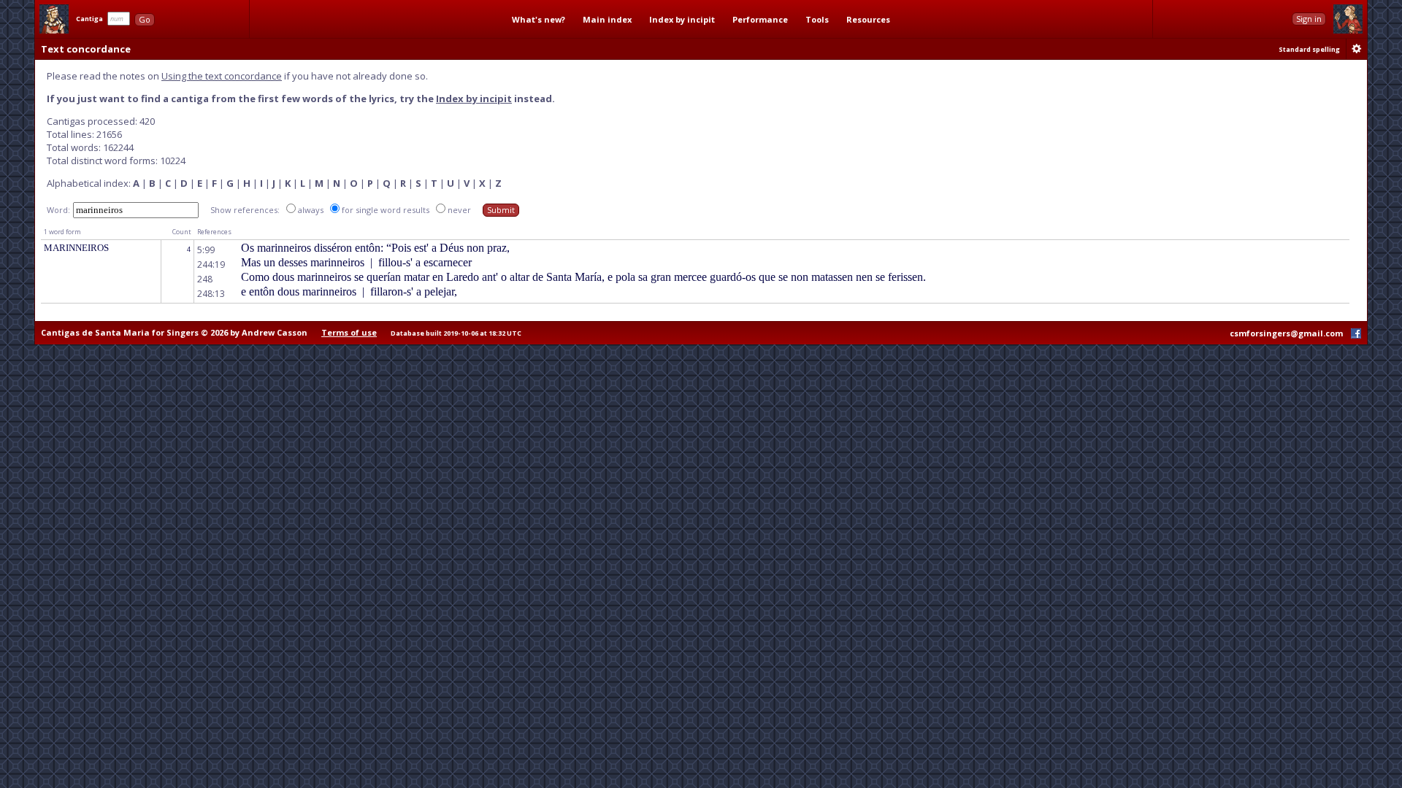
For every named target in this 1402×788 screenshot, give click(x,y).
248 (204, 279)
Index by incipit (682, 19)
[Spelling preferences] (1357, 49)
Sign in (1309, 18)
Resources (868, 19)
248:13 (211, 293)
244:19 (211, 264)
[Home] (54, 19)
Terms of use (349, 332)
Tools (817, 19)
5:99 (206, 250)
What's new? (538, 19)
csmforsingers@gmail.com (1286, 333)
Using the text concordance (221, 75)
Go (144, 19)
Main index (607, 19)
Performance (760, 19)
